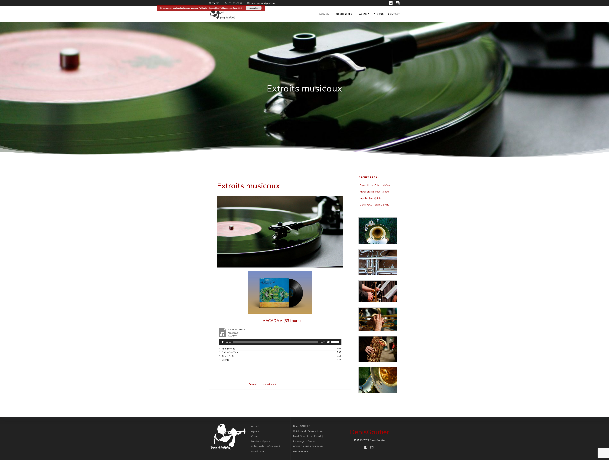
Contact (394, 13)
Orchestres (344, 13)
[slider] (335, 342)
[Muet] (328, 342)
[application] (280, 342)
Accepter (253, 8)
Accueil (324, 13)
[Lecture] (222, 342)
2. (229, 352)
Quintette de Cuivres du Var (375, 185)
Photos (378, 13)
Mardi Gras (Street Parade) (375, 191)
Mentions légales (260, 441)
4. (224, 359)
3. (227, 356)
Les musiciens (300, 451)
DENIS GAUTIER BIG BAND (375, 204)
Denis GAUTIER (301, 425)
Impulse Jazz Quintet (371, 198)
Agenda (364, 13)
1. (227, 348)
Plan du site (257, 451)
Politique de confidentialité (265, 446)
